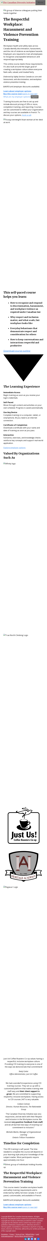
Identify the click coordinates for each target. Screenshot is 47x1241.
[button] (23, 96)
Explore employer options (14, 447)
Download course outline (16, 350)
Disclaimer (4, 1234)
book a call (26, 115)
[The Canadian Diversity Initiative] (17, 2)
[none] (34, 96)
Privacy (11, 1234)
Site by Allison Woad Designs (24, 1236)
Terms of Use (20, 1234)
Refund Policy (30, 1234)
